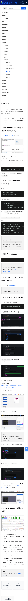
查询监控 (8, 62)
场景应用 (4, 95)
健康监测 (8, 74)
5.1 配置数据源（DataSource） (10, 312)
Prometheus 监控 (10, 68)
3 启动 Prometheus (9, 254)
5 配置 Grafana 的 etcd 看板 (12, 297)
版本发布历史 (5, 12)
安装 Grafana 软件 (13, 285)
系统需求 (4, 15)
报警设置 (8, 77)
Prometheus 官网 (9, 135)
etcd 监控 (8, 71)
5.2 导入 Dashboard (7, 380)
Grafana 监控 (9, 65)
